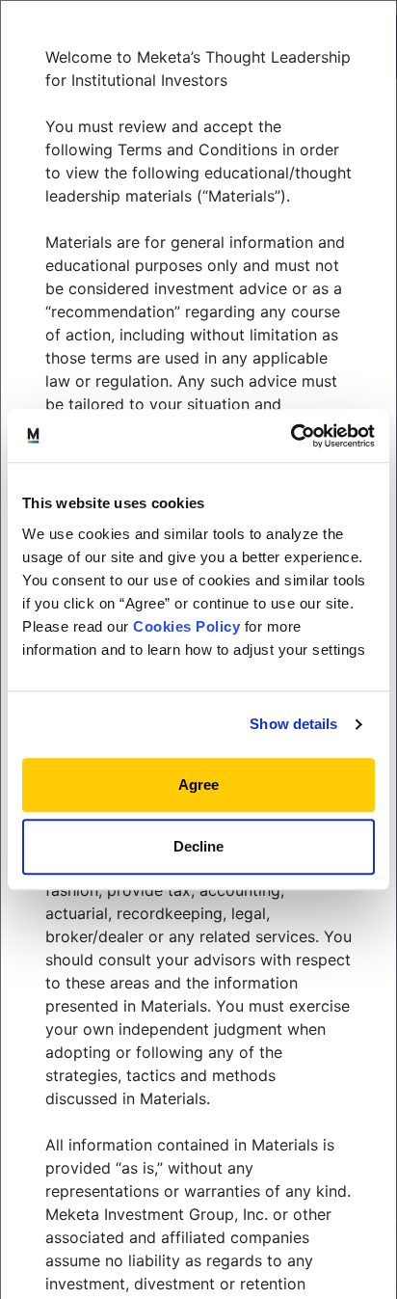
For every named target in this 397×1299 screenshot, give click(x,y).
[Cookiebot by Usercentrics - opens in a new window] (290, 435)
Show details (293, 724)
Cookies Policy (186, 626)
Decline (198, 846)
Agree (198, 784)
